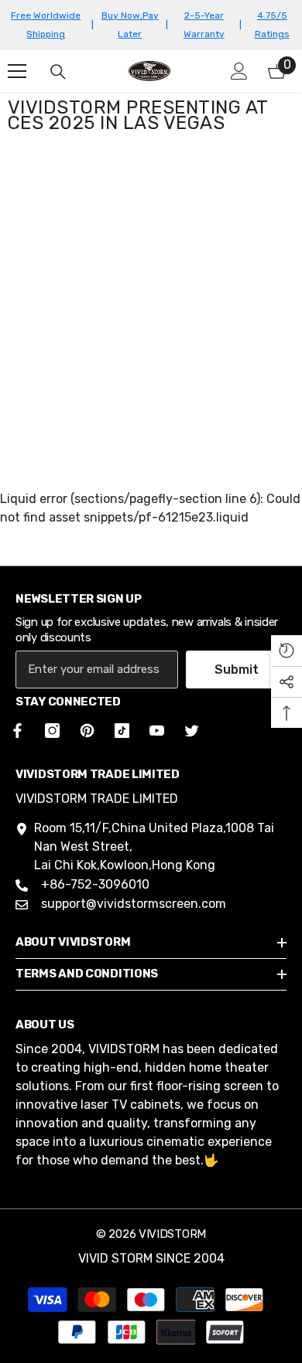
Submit (236, 669)
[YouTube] (156, 730)
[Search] (58, 72)
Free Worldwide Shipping (46, 24)
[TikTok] (122, 730)
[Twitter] (191, 730)
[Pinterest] (87, 730)
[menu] (17, 71)
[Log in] (239, 71)
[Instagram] (52, 730)
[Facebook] (14, 730)
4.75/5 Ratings (272, 24)
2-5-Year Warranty (204, 24)
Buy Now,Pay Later (130, 24)
